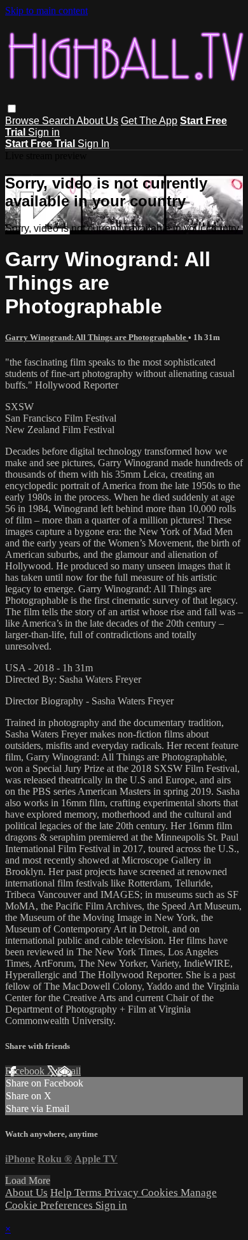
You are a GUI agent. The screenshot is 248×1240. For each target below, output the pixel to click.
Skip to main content (46, 10)
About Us (97, 120)
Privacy (122, 1193)
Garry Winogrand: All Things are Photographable (96, 337)
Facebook (26, 1070)
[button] (12, 108)
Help (62, 1193)
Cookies (161, 1193)
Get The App (149, 120)
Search (59, 120)
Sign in (44, 132)
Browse (23, 120)
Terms (89, 1193)
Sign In (93, 143)
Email (69, 1070)
